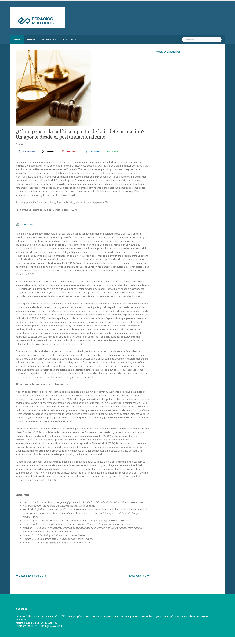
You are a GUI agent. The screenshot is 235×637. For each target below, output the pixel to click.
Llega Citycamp (137, 575)
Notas (31, 39)
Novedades (49, 39)
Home (17, 39)
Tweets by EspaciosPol (167, 51)
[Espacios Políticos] (37, 17)
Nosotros (69, 39)
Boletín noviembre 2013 (32, 575)
